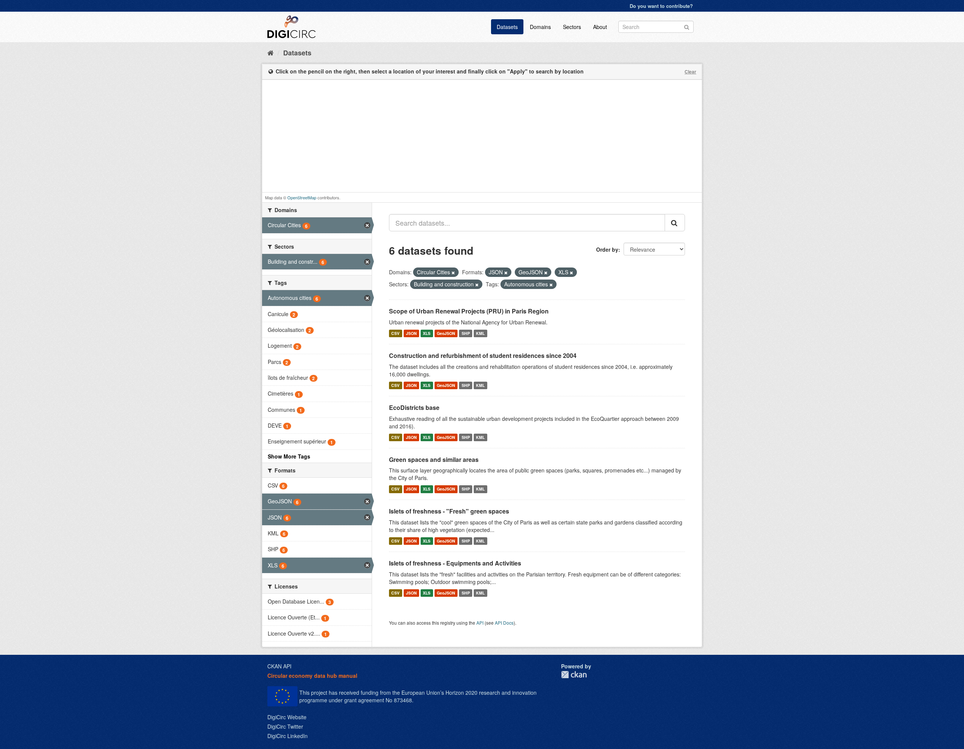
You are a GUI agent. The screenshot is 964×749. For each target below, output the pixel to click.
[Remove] (453, 272)
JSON (411, 333)
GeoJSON (446, 333)
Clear (690, 71)
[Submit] (686, 26)
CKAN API (279, 666)
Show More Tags (289, 456)
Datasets (507, 27)
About (600, 27)
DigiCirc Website (287, 717)
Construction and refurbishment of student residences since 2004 (483, 355)
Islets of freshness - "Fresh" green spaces (449, 511)
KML (480, 333)
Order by (607, 249)
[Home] (270, 52)
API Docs (504, 622)
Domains (540, 27)
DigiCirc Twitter (285, 726)
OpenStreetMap (301, 197)
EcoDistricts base (414, 407)
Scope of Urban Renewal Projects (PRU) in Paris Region (469, 311)
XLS (426, 333)
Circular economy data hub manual (312, 675)
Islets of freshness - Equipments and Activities (455, 563)
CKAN (574, 675)
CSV (395, 333)
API (480, 622)
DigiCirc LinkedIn (287, 736)
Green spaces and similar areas (434, 459)
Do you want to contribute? (661, 5)
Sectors (572, 27)
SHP (466, 333)
